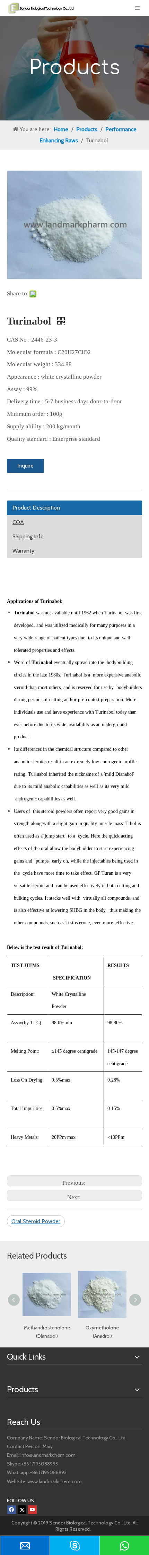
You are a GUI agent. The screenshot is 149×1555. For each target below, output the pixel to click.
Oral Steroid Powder (35, 1221)
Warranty (23, 550)
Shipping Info (28, 536)
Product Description (36, 507)
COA (18, 522)
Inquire (25, 465)
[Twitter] (22, 1509)
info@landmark (36, 1455)
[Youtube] (32, 1509)
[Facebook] (11, 1509)
